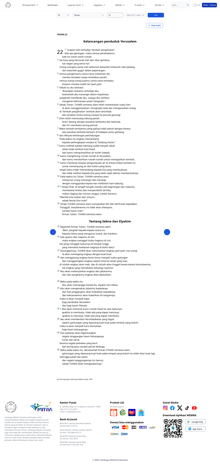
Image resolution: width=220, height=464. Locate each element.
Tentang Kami (28, 5)
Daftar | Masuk (209, 5)
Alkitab (118, 5)
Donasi (158, 5)
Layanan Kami (74, 5)
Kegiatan (98, 5)
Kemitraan (53, 5)
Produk (138, 5)
